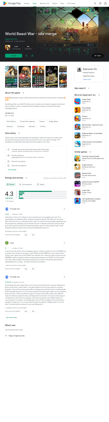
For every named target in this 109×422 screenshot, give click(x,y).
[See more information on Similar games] (90, 151)
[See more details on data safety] (12, 169)
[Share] (26, 55)
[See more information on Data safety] (18, 133)
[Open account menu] (105, 3)
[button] (11, 77)
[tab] (26, 3)
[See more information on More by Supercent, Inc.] (98, 95)
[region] (35, 47)
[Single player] (53, 121)
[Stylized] (9, 126)
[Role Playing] (11, 121)
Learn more (15, 157)
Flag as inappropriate (15, 336)
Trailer (97, 55)
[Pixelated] (21, 126)
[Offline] (42, 126)
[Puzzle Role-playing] (27, 121)
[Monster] (32, 126)
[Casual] (42, 121)
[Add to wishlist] (32, 55)
